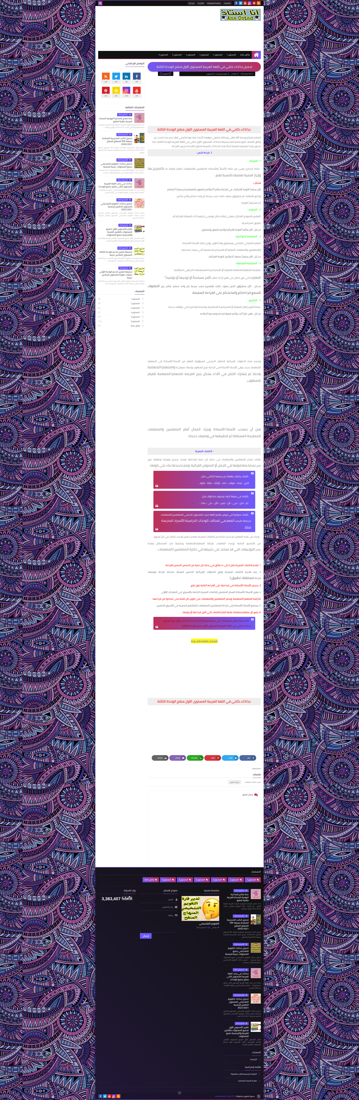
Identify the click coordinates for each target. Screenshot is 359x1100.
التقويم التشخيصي (209, 923)
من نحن (191, 3)
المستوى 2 (217, 55)
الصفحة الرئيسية (222, 74)
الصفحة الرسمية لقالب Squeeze (244, 1074)
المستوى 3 (204, 55)
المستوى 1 (231, 55)
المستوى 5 (177, 55)
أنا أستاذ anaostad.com (224, 1096)
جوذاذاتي (214, 927)
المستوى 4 (190, 55)
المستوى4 (119, 312)
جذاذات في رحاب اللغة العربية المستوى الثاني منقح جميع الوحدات (115, 185)
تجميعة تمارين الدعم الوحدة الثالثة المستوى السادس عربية (116, 253)
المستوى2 (119, 303)
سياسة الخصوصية (213, 3)
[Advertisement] (149, 28)
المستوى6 (119, 321)
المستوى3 (119, 308)
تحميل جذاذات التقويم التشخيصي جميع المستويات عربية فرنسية (116, 165)
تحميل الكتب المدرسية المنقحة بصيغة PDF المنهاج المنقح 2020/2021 (117, 141)
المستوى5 (119, 317)
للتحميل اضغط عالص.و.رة (204, 641)
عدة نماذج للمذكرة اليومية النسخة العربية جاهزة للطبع (115, 119)
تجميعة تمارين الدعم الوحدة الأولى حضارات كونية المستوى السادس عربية (115, 275)
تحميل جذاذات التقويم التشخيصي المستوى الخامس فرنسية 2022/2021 (116, 206)
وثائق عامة (245, 55)
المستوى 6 (163, 55)
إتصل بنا (201, 3)
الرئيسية (227, 3)
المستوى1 (209, 74)
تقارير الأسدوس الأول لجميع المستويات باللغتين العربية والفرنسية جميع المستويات (119, 232)
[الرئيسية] (256, 55)
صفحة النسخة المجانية (247, 1081)
